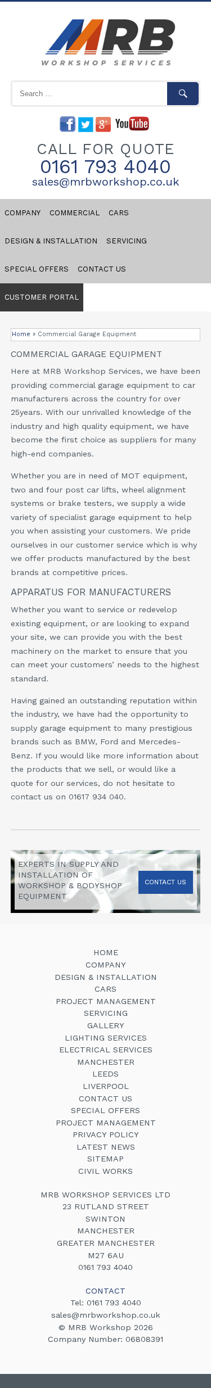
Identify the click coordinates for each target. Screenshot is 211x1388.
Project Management (106, 1001)
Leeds (105, 1073)
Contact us (102, 269)
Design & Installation (51, 241)
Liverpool (106, 1086)
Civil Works (105, 1171)
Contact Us (165, 882)
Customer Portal (42, 297)
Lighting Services (106, 1037)
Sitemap (105, 1158)
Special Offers (37, 269)
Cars (119, 213)
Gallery (105, 1025)
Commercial (75, 213)
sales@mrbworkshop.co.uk (105, 181)
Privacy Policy (106, 1134)
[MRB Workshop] (106, 67)
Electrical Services (105, 1049)
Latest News (106, 1146)
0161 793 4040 (105, 166)
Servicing (126, 241)
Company (23, 213)
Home (21, 334)
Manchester (105, 1061)
